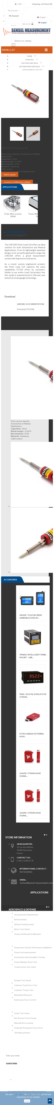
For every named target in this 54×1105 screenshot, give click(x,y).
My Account (14, 16)
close (27, 1101)
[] (13, 44)
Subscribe (11, 1063)
